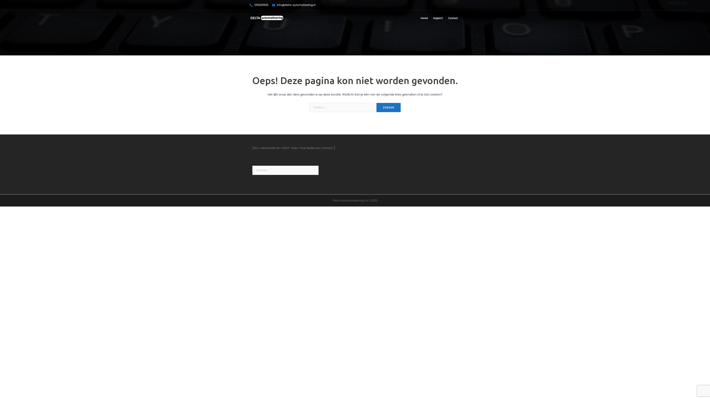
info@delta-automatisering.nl (296, 5)
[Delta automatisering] (267, 18)
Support (438, 18)
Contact (453, 18)
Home (424, 18)
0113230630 (261, 5)
